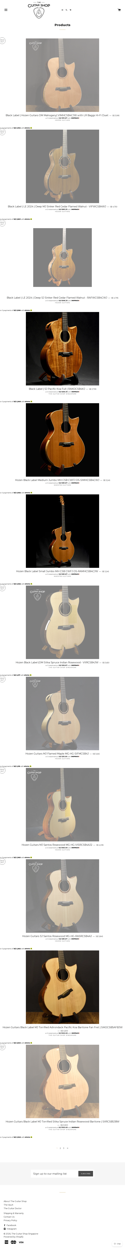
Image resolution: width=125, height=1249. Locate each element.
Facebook (11, 1225)
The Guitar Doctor (13, 1208)
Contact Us (9, 1217)
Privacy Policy (10, 1220)
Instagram (11, 1229)
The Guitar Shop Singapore (24, 1234)
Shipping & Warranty (14, 1213)
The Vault (8, 1205)
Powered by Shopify (13, 1237)
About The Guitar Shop (15, 1201)
